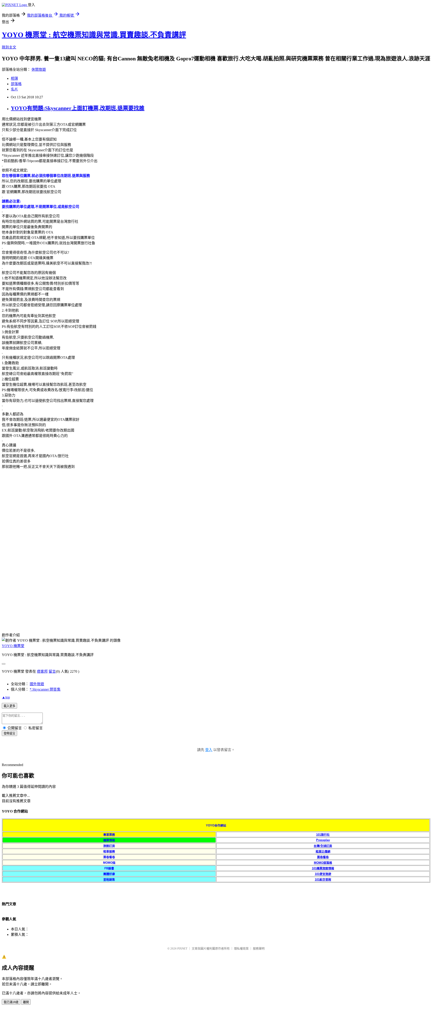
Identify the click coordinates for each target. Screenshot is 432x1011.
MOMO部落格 (323, 862)
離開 (26, 1002)
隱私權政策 (241, 948)
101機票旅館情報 (323, 868)
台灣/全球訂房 (323, 846)
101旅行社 (323, 834)
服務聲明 (259, 948)
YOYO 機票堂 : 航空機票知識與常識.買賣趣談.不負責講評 (94, 35)
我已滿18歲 (11, 1002)
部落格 (16, 84)
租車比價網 (323, 851)
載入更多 (9, 706)
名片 (14, 89)
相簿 (14, 78)
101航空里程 (323, 879)
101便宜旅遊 (323, 874)
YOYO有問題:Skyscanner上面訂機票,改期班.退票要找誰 (77, 108)
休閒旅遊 (39, 69)
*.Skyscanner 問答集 (45, 689)
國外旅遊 (37, 684)
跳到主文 (9, 47)
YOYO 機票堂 (13, 646)
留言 (52, 671)
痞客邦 (42, 671)
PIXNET (182, 948)
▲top (6, 697)
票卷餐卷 (323, 857)
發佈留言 (9, 733)
